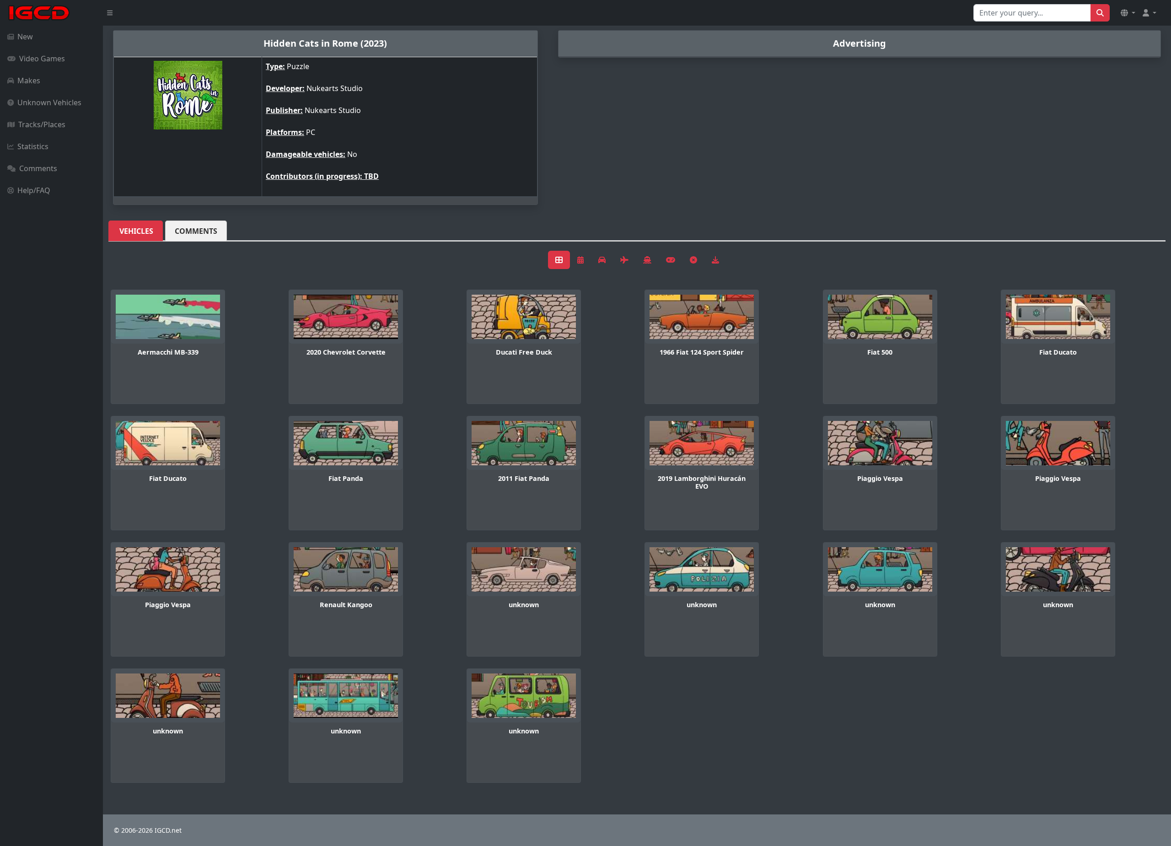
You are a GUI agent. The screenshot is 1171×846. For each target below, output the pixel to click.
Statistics (32, 146)
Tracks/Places (41, 124)
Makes (28, 80)
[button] (1128, 13)
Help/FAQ (33, 190)
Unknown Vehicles (49, 102)
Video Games (42, 59)
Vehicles (136, 231)
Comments (38, 168)
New (25, 37)
